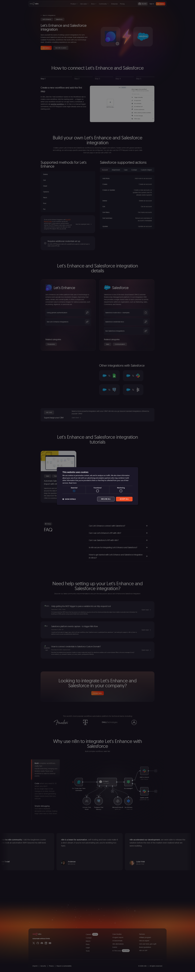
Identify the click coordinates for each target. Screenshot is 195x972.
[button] (69, 499)
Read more (72, 483)
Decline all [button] (106, 499)
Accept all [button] (124, 499)
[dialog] (97, 486)
